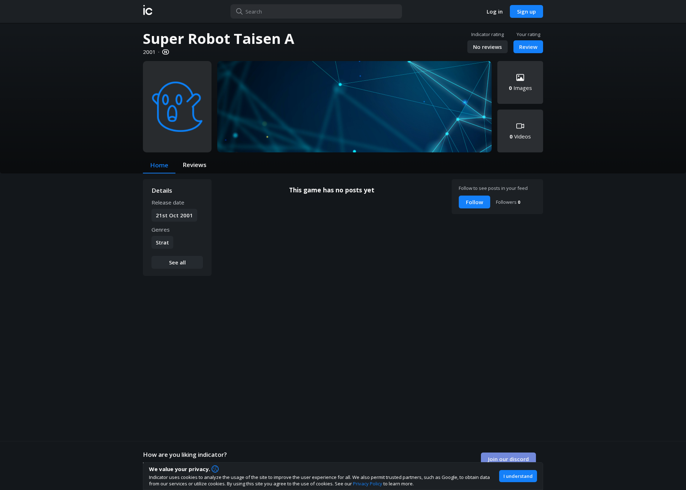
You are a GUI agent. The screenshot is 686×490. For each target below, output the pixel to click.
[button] (148, 11)
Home (159, 165)
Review (528, 46)
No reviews (487, 46)
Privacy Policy (367, 483)
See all (177, 262)
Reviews (195, 165)
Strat (162, 242)
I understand (518, 476)
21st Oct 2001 (174, 215)
